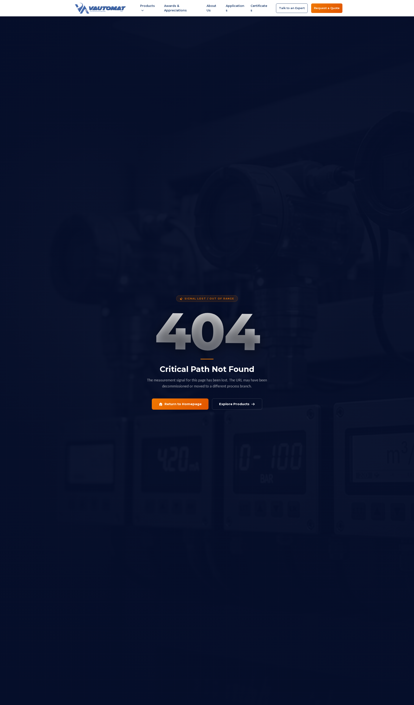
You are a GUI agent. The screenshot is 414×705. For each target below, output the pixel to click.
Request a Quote (327, 8)
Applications (235, 8)
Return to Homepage (183, 404)
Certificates (259, 8)
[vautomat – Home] (100, 8)
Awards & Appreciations (175, 8)
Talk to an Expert (292, 8)
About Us (211, 8)
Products (147, 6)
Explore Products (234, 404)
